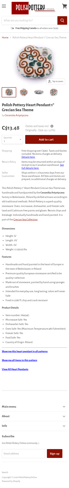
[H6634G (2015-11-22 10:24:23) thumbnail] (9, 92)
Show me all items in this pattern (19, 360)
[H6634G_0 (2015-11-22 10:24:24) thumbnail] (54, 92)
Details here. (28, 157)
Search (5, 472)
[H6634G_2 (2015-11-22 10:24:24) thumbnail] (39, 92)
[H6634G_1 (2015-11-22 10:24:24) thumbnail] (24, 92)
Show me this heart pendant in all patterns (25, 351)
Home (5, 37)
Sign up (54, 453)
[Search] (62, 20)
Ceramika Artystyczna (16, 115)
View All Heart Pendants (15, 369)
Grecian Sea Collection (25, 219)
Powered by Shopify (11, 481)
